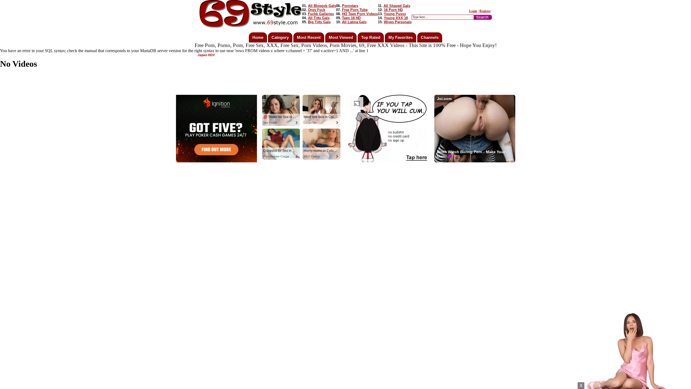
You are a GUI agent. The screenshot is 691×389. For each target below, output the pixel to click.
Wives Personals (398, 22)
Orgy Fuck (316, 10)
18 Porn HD (393, 10)
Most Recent (309, 37)
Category (280, 37)
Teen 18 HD (351, 18)
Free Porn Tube (355, 10)
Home (257, 37)
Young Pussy (395, 14)
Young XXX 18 (396, 18)
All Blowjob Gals (322, 6)
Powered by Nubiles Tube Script (340, 177)
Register (485, 11)
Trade (370, 177)
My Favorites (400, 37)
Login (473, 11)
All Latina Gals (354, 22)
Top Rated (370, 37)
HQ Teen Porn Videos (360, 14)
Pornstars (350, 6)
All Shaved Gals (397, 6)
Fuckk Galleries (321, 14)
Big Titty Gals (319, 22)
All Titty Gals (319, 18)
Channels (430, 37)
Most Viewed (341, 37)
